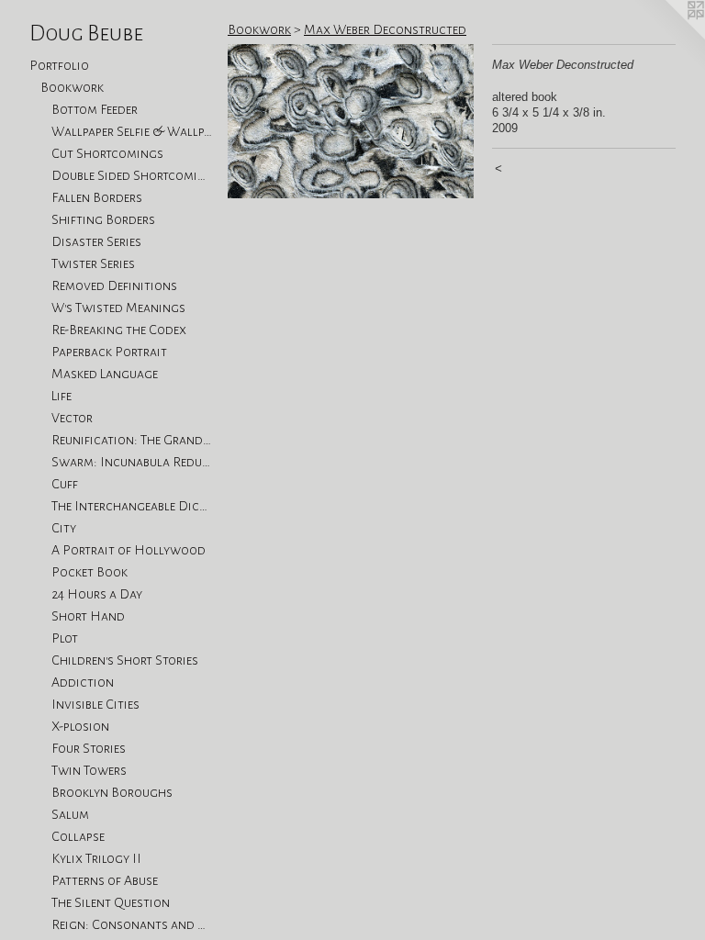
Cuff (64, 483)
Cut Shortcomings (107, 153)
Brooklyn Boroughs (112, 792)
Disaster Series (96, 241)
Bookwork (72, 87)
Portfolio (59, 65)
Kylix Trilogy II (96, 858)
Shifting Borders (103, 219)
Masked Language (104, 373)
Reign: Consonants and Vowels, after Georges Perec (132, 924)
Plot (64, 638)
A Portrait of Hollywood (128, 550)
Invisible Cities (95, 704)
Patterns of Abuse (104, 880)
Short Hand (88, 616)
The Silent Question (110, 902)
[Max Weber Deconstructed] (351, 121)
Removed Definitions (114, 285)
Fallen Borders (96, 197)
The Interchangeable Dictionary (132, 505)
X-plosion (80, 726)
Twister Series (93, 263)
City (63, 527)
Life (61, 395)
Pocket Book (89, 572)
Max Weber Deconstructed (385, 29)
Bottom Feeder (94, 109)
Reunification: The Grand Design (132, 439)
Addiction (82, 682)
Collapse (78, 836)
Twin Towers (89, 770)
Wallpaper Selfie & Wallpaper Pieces (132, 131)
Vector (72, 417)
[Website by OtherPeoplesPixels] (668, 36)
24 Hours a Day (96, 594)
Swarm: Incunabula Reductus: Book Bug (132, 461)
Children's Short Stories (124, 660)
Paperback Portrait (109, 351)
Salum (70, 814)
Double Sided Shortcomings (132, 175)
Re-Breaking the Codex (118, 329)
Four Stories (88, 748)
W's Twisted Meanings (118, 307)
